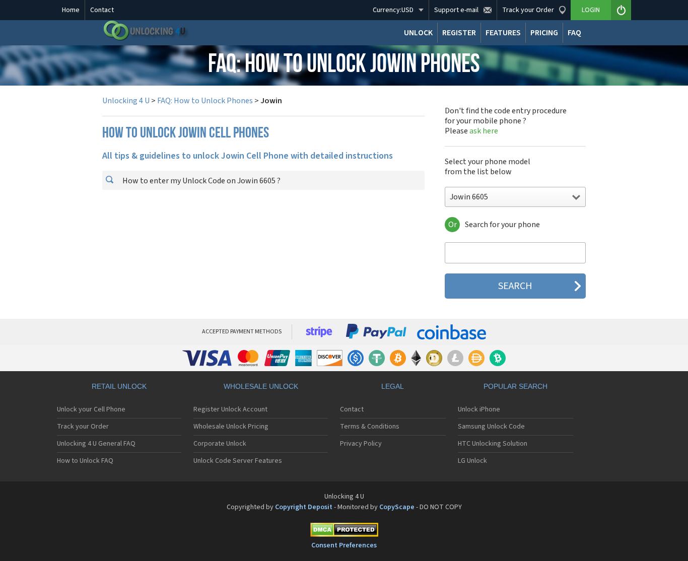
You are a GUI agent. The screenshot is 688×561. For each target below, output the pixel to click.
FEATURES (503, 32)
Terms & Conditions (369, 427)
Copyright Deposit (303, 507)
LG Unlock (472, 461)
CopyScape (397, 507)
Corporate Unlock (219, 444)
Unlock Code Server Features (237, 461)
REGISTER (459, 32)
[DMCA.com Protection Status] (344, 531)
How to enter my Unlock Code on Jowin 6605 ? (201, 180)
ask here (483, 130)
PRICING (544, 32)
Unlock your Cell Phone (91, 409)
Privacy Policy (361, 444)
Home (71, 10)
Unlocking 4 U (126, 100)
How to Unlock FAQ (85, 461)
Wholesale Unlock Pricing (230, 427)
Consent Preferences (344, 545)
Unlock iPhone (479, 409)
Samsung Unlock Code (491, 427)
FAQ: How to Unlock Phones (205, 100)
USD (393, 10)
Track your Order (83, 427)
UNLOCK (418, 32)
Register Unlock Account (230, 409)
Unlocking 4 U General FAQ (96, 444)
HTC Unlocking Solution (492, 444)
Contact (102, 10)
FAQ (574, 32)
